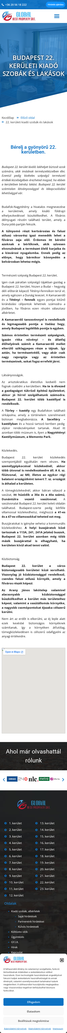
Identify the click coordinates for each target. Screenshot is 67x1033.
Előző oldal (28, 118)
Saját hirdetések (27, 916)
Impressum (58, 1028)
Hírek (14, 947)
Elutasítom (33, 1011)
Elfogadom (33, 1002)
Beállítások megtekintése (33, 1021)
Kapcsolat (17, 952)
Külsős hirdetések (28, 926)
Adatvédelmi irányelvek (15, 1028)
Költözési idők (19, 931)
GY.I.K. (15, 942)
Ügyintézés (17, 937)
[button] (62, 960)
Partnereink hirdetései (31, 921)
